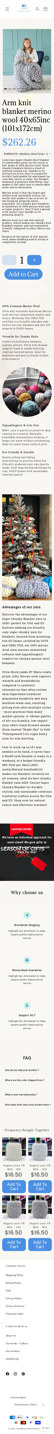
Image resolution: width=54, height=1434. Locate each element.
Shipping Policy (14, 1275)
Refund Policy (13, 1283)
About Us (11, 1335)
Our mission (13, 1351)
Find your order (14, 1313)
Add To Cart (14, 1186)
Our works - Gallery (17, 1343)
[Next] (46, 58)
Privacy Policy (13, 1298)
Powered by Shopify (36, 1428)
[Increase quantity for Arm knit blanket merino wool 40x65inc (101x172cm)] (34, 260)
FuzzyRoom (21, 1428)
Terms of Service (15, 1306)
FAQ (8, 1290)
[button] (7, 9)
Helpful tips (12, 1359)
